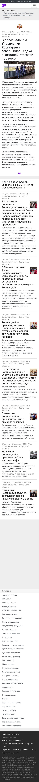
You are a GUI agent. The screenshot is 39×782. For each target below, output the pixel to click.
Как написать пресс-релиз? (12, 744)
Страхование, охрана (11, 703)
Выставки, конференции (12, 618)
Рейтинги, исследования (12, 683)
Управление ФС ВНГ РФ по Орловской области (17, 186)
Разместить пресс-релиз (11, 740)
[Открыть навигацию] (34, 5)
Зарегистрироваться (24, 1)
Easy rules (29, 744)
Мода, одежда (8, 664)
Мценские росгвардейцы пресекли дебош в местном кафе (13, 456)
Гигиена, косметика (10, 622)
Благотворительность (11, 610)
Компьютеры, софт (10, 641)
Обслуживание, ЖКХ (11, 672)
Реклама (16, 750)
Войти (12, 1)
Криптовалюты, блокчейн (13, 649)
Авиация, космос (9, 595)
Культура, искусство (11, 653)
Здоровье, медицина (11, 633)
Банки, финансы (9, 606)
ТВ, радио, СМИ (9, 710)
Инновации (7, 637)
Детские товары (9, 629)
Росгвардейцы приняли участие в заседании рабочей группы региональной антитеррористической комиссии (15, 329)
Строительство (8, 706)
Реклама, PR (7, 687)
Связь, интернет (9, 695)
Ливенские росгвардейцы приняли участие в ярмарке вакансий (13, 417)
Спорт (4, 699)
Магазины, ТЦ (8, 660)
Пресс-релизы (11, 11)
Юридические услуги (11, 722)
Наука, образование (10, 668)
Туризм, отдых (8, 714)
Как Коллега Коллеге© (11, 726)
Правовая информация (10, 753)
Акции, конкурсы (9, 603)
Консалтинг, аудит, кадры (13, 645)
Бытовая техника (9, 614)
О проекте (6, 750)
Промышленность (10, 680)
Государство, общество (12, 626)
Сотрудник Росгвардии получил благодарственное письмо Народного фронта (17, 494)
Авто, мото (7, 599)
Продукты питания (10, 676)
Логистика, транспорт (11, 656)
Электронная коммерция (13, 718)
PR (3, 11)
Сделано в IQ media (9, 737)
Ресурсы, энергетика (11, 691)
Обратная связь (28, 750)
